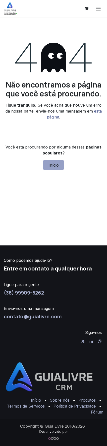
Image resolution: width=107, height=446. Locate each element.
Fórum (97, 412)
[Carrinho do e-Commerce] (86, 8)
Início (54, 165)
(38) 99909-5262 (24, 292)
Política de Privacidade (75, 406)
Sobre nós (60, 400)
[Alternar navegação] (98, 8)
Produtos (87, 400)
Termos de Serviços (26, 406)
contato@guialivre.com (33, 316)
